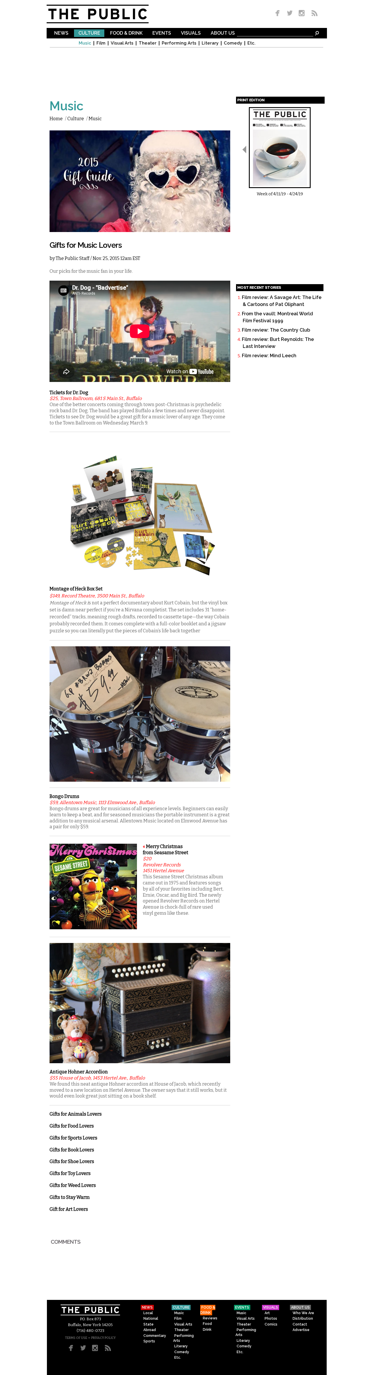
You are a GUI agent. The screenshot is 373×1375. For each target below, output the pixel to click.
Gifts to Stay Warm (70, 1197)
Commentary (154, 1336)
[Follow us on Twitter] (290, 13)
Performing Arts (179, 43)
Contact (300, 1324)
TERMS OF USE (76, 1338)
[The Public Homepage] (105, 14)
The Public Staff (72, 258)
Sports (149, 1341)
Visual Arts (122, 43)
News (61, 33)
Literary (210, 43)
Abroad (149, 1330)
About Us (223, 33)
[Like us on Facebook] (278, 13)
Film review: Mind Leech (269, 355)
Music (85, 43)
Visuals (191, 33)
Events (161, 33)
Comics (271, 1324)
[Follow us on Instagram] (301, 13)
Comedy (233, 43)
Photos (271, 1318)
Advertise (301, 1330)
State (148, 1324)
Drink (207, 1330)
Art (267, 1313)
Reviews (210, 1318)
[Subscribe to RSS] (313, 13)
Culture (89, 33)
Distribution (303, 1318)
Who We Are (303, 1313)
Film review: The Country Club (276, 330)
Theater (147, 43)
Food (207, 1324)
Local (148, 1313)
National (150, 1318)
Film (100, 43)
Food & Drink (126, 33)
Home (56, 118)
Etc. (251, 43)
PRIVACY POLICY (103, 1338)
